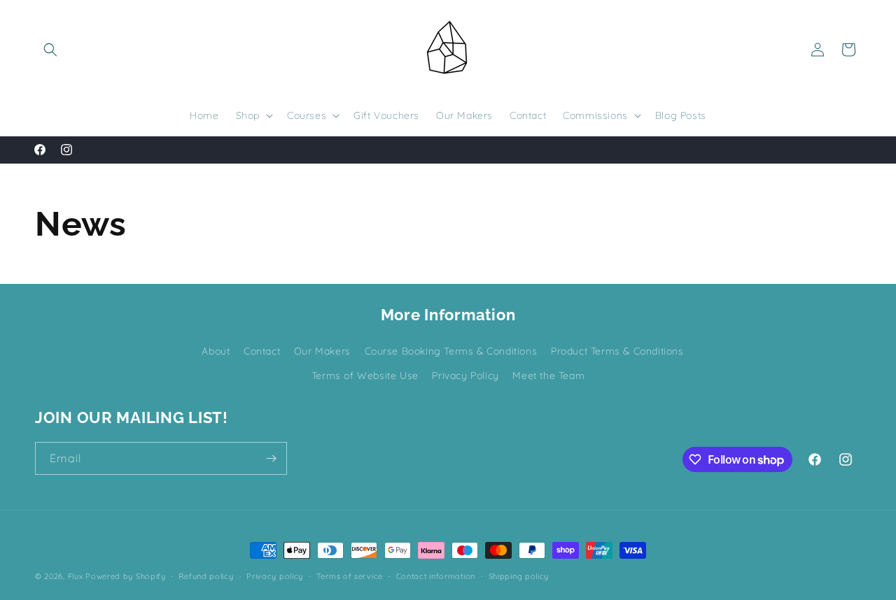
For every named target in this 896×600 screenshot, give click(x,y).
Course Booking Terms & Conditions (451, 351)
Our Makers (322, 351)
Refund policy (205, 576)
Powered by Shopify (125, 576)
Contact (262, 351)
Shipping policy (519, 576)
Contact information (435, 576)
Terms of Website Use (365, 375)
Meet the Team (548, 375)
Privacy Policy (465, 375)
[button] (50, 49)
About (216, 351)
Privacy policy (274, 576)
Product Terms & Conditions (617, 351)
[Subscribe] (270, 458)
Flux (75, 576)
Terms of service (349, 576)
